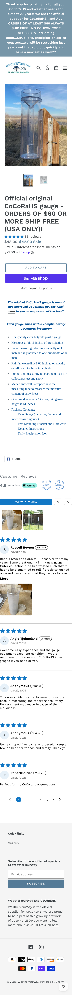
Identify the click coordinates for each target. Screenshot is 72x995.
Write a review (26, 502)
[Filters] (58, 502)
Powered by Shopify (52, 981)
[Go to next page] (61, 799)
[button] (14, 236)
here (11, 311)
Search (13, 843)
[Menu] (65, 67)
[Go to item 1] (12, 520)
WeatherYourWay (28, 981)
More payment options (36, 288)
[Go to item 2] (33, 520)
